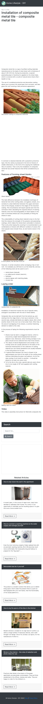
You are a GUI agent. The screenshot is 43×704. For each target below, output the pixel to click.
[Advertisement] (21, 46)
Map (26, 698)
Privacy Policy (33, 698)
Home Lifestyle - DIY (16, 3)
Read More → (10, 516)
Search (9, 436)
